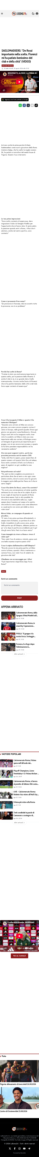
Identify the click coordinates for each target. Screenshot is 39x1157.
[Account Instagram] (19, 1148)
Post (19, 598)
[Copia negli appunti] (36, 105)
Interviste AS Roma (7, 66)
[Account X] (10, 1148)
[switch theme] (33, 13)
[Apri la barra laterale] (2, 13)
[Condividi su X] (28, 105)
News (3, 571)
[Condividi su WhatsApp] (20, 105)
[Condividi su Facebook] (24, 105)
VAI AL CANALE (19, 956)
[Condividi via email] (32, 105)
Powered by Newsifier (19, 1153)
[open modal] (37, 13)
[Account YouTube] (24, 1148)
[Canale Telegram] (29, 1148)
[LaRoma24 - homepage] (19, 14)
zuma (7, 68)
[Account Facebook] (15, 1148)
